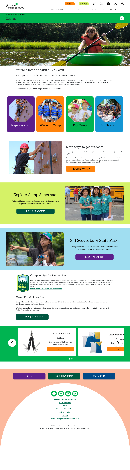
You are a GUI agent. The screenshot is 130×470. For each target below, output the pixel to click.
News (65, 406)
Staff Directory (65, 402)
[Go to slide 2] (72, 359)
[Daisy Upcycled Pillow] (92, 342)
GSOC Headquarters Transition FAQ (65, 419)
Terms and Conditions (65, 409)
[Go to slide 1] (69, 359)
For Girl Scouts (16, 14)
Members (8, 14)
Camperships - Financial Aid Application (46, 288)
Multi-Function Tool (60, 333)
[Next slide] (118, 343)
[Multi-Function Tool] (32, 342)
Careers (65, 415)
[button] (94, 5)
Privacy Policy (65, 412)
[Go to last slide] (12, 343)
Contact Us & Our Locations (65, 399)
